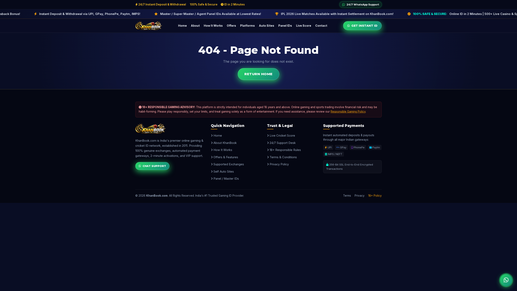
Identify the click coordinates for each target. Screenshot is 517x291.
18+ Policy (375, 195)
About (195, 25)
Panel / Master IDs (226, 178)
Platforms (247, 25)
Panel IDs (285, 25)
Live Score (303, 25)
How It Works (213, 25)
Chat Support (154, 166)
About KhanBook (225, 143)
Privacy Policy (279, 164)
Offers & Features (225, 157)
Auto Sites (266, 25)
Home (182, 25)
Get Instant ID (364, 25)
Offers (231, 25)
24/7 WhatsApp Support (363, 4)
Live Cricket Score (282, 135)
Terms (347, 195)
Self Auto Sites (223, 171)
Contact (321, 25)
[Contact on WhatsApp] (506, 280)
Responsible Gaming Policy (348, 111)
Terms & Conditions (283, 157)
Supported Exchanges (228, 164)
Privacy (360, 195)
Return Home (258, 74)
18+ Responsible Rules (285, 150)
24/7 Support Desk (282, 143)
